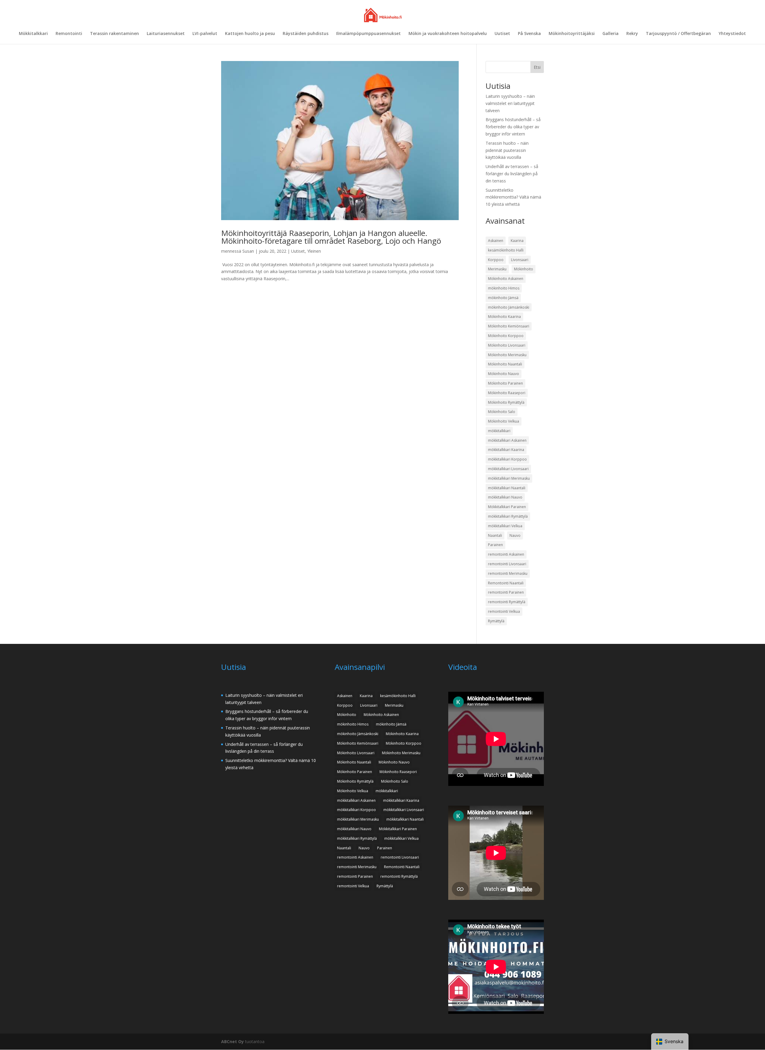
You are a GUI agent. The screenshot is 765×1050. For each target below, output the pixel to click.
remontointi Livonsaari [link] (507, 563)
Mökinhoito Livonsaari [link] (506, 345)
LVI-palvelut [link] (204, 33)
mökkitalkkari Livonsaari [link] (508, 468)
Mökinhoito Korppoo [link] (506, 335)
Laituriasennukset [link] (166, 33)
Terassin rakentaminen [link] (114, 33)
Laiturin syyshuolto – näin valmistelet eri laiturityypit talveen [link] (510, 103)
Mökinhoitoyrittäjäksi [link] (572, 33)
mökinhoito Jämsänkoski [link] (508, 307)
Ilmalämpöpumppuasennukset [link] (368, 33)
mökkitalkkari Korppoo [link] (507, 459)
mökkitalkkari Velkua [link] (505, 525)
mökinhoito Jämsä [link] (503, 297)
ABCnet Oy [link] (232, 1041)
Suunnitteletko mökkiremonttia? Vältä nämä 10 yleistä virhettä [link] (513, 197)
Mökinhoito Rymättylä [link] (506, 402)
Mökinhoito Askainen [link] (505, 278)
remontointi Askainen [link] (506, 554)
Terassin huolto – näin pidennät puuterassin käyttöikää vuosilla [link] (507, 150)
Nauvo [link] (515, 535)
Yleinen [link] (314, 251)
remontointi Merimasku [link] (507, 573)
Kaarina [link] (517, 240)
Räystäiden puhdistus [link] (305, 33)
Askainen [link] (495, 240)
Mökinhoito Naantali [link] (505, 364)
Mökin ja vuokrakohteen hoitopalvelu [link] (447, 33)
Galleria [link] (610, 33)
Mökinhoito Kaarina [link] (504, 316)
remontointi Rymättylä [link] (506, 601)
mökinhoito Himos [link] (503, 288)
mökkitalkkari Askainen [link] (507, 440)
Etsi (537, 67)
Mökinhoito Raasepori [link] (506, 392)
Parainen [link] (495, 544)
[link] (383, 14)
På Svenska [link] (529, 33)
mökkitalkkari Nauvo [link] (505, 497)
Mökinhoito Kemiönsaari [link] (508, 326)
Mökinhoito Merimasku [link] (507, 354)
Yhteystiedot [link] (732, 33)
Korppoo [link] (496, 259)
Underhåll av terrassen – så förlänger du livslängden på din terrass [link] (512, 174)
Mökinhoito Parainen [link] (505, 383)
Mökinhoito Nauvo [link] (503, 373)
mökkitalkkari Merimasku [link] (509, 478)
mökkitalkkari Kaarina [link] (506, 449)
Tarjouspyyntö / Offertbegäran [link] (678, 33)
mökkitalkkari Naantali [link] (506, 487)
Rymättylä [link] (496, 621)
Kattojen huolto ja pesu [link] (250, 33)
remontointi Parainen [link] (506, 592)
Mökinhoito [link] (523, 269)
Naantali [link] (495, 535)
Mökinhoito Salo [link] (501, 411)
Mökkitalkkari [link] (33, 33)
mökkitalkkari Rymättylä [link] (508, 516)
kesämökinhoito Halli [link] (506, 250)
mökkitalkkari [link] (499, 430)
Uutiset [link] (502, 33)
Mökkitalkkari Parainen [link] (507, 506)
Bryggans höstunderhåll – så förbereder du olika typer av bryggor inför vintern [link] (513, 127)
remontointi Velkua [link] (504, 611)
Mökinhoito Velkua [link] (503, 421)
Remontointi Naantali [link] (506, 583)
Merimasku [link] (497, 269)
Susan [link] (248, 251)
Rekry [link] (632, 33)
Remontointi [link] (69, 33)
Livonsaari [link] (519, 259)
